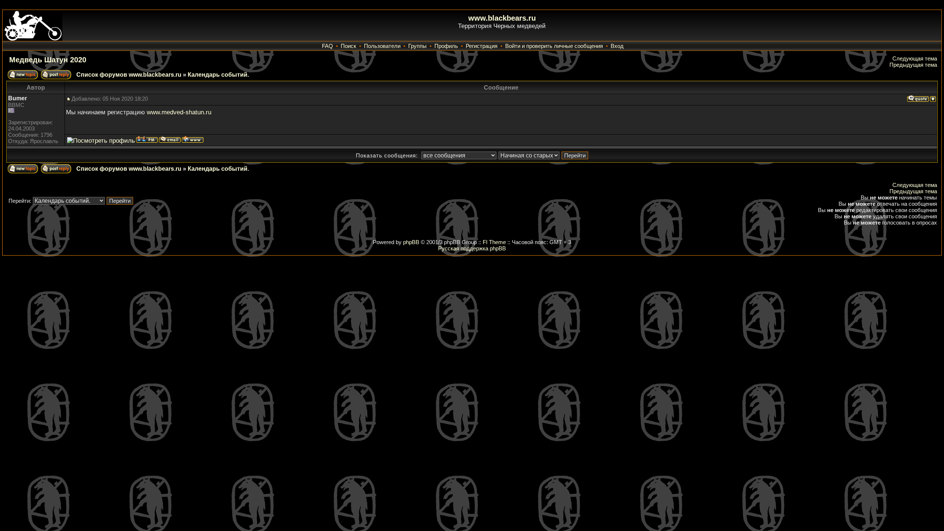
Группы (417, 46)
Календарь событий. (218, 75)
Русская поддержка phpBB (472, 248)
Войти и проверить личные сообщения (554, 46)
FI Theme (494, 242)
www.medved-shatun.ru (179, 112)
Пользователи (382, 46)
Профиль (446, 46)
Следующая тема (914, 58)
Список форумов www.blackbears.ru (128, 75)
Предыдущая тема (913, 65)
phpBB (411, 242)
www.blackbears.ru (502, 18)
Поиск (348, 46)
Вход (617, 46)
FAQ (327, 46)
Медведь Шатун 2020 (47, 60)
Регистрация (481, 46)
